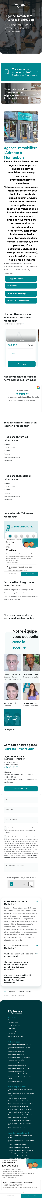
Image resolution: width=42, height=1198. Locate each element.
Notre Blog (11, 1028)
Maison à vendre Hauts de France (18, 1063)
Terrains (7, 454)
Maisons (7, 444)
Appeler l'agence (16, 278)
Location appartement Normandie (18, 1147)
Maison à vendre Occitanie (16, 1071)
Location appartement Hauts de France (20, 1156)
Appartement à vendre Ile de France (18, 1112)
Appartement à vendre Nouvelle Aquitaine (20, 1104)
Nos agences (12, 1020)
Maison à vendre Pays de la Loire (18, 1074)
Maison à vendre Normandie (16, 1054)
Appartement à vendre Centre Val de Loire (20, 1115)
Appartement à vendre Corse (16, 1128)
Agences (12, 992)
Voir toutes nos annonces (13, 324)
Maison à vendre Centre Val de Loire (18, 1068)
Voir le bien (22, 364)
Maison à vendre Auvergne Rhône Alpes (20, 1044)
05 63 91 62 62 (11, 767)
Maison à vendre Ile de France (17, 1065)
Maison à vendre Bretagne (16, 1052)
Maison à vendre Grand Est (16, 1060)
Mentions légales (13, 1031)
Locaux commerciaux (12, 457)
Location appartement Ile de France (18, 1158)
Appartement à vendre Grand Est (18, 1106)
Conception (11, 1034)
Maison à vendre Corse (15, 1081)
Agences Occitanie (24, 992)
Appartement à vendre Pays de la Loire (19, 1120)
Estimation (13, 285)
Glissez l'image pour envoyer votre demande (21, 878)
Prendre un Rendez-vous (19, 300)
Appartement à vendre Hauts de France (20, 1109)
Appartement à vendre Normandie (18, 1101)
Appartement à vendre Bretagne (17, 1098)
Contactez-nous (13, 1022)
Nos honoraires (21, 788)
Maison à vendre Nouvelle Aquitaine (19, 1057)
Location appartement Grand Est (18, 1153)
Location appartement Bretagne (17, 1145)
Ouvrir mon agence (13, 1025)
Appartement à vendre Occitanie (17, 1118)
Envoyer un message (18, 293)
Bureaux (7, 451)
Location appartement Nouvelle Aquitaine (20, 1150)
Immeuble (8, 460)
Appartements (9, 447)
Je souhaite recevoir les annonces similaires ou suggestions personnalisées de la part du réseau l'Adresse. (21, 830)
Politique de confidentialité (16, 1036)
